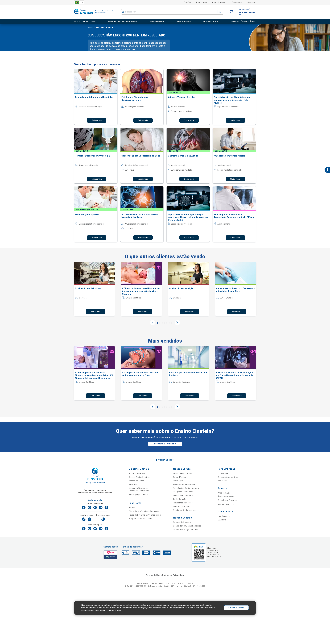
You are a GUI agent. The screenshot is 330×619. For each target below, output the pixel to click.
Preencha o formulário (165, 444)
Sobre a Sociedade (137, 473)
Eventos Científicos (181, 506)
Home (90, 27)
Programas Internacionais (140, 518)
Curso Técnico (179, 477)
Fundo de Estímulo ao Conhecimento (145, 515)
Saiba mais (97, 120)
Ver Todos (222, 481)
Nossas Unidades (136, 481)
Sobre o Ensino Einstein (139, 477)
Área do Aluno (201, 2)
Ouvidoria (251, 2)
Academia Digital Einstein (184, 510)
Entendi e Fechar (236, 608)
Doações (187, 2)
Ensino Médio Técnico (182, 473)
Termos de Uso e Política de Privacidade (165, 575)
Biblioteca (133, 484)
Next (177, 322)
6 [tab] (169, 323)
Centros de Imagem (182, 522)
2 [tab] (159, 323)
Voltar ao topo (166, 460)
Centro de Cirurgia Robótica (185, 530)
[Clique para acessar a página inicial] (95, 15)
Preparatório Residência (184, 484)
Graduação (178, 481)
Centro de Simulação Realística (187, 526)
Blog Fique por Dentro (138, 494)
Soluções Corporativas (228, 477)
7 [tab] (171, 323)
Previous (152, 322)
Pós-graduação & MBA (183, 492)
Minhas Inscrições (226, 504)
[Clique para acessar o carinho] (231, 12)
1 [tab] (157, 323)
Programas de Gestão (183, 503)
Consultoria (223, 473)
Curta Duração (179, 499)
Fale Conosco (237, 2)
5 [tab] (166, 323)
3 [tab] (162, 323)
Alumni (132, 508)
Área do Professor (219, 2)
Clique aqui (212, 548)
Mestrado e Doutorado (183, 495)
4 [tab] (164, 323)
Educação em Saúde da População (144, 511)
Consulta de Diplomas (227, 500)
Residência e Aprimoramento (186, 488)
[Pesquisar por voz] (123, 11)
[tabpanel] (94, 289)
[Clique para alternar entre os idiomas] (79, 2)
